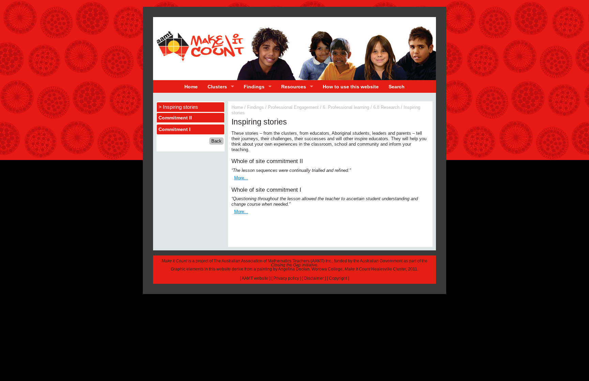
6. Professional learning (346, 107)
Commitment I (174, 129)
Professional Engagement (293, 107)
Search (397, 86)
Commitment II (175, 117)
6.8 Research (386, 107)
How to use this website (351, 86)
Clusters (217, 86)
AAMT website (255, 278)
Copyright (338, 278)
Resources (293, 86)
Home (191, 86)
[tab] (190, 118)
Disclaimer (314, 278)
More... (241, 177)
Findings (254, 86)
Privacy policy (286, 278)
